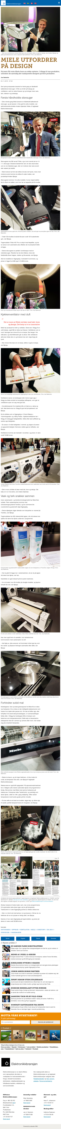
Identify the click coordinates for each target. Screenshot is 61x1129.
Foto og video (5, 1047)
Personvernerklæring (45, 1081)
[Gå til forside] (10, 2)
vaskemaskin (16, 932)
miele (33, 929)
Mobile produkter (42, 1047)
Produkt (35, 1049)
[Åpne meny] (59, 3)
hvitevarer (5, 929)
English (23, 938)
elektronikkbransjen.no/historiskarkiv (42, 901)
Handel (14, 1047)
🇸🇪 (28, 4)
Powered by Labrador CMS (30, 1126)
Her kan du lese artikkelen (20, 899)
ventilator (24, 929)
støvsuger (5, 932)
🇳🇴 (35, 4)
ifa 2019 (50, 929)
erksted (28, 1049)
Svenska (53, 938)
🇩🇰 (32, 4)
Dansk (38, 938)
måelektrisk (10, 1049)
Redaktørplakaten (39, 1079)
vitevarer (22, 1047)
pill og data (20, 1049)
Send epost (6, 1119)
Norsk (7, 938)
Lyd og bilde (31, 1047)
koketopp (41, 929)
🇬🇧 (24, 4)
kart (14, 1103)
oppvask (15, 929)
